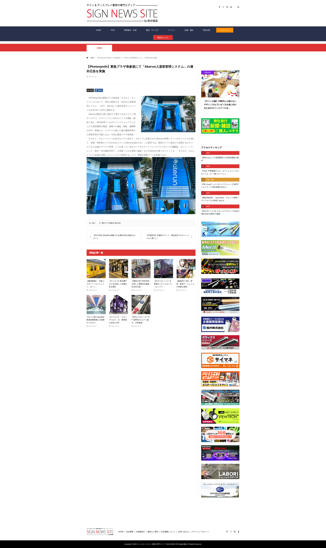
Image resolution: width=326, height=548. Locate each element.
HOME (98, 30)
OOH (113, 30)
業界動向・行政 (130, 30)
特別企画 (206, 30)
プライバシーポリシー (200, 532)
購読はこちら (163, 37)
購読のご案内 (153, 532)
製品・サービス (152, 30)
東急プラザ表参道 (108, 223)
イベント (171, 30)
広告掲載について (168, 532)
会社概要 (129, 532)
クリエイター (224, 30)
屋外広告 (118, 223)
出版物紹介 (140, 532)
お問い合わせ (183, 532)
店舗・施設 (189, 30)
